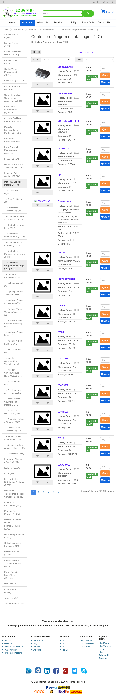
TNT (64, 647)
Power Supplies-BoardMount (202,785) (12, 575)
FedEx (65, 650)
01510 (61, 438)
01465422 (63, 411)
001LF (61, 175)
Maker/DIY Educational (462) (12, 504)
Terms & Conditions (13, 653)
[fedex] (64, 691)
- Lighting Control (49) (13, 284)
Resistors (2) (10, 583)
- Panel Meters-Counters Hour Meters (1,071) (12, 401)
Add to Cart (106, 82)
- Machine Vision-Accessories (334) (13, 301)
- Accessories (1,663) (11, 192)
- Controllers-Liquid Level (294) (14, 226)
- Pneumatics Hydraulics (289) (12, 412)
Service (58, 22)
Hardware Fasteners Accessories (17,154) (14, 166)
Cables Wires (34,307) (10, 62)
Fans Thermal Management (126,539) (11, 150)
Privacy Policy (10, 650)
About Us (42, 22)
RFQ (73, 22)
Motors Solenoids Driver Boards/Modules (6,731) (12, 524)
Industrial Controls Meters (41, 29)
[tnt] (39, 691)
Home (12, 22)
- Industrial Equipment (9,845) (13, 275)
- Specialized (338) (14, 453)
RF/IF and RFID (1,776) (11, 591)
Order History (87, 643)
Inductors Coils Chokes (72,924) (12, 174)
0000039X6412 (65, 67)
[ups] (52, 691)
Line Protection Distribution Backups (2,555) (14, 482)
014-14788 (63, 358)
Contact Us (104, 22)
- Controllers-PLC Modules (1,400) (13, 244)
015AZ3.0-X (64, 464)
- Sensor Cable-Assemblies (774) (12, 438)
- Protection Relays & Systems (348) (14, 420)
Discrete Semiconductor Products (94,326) (12, 130)
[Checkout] (112, 2)
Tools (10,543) (11, 598)
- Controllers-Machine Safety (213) (14, 235)
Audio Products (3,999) (11, 36)
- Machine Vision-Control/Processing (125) (13, 323)
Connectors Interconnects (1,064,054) (10, 109)
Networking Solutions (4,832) (14, 536)
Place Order (88, 22)
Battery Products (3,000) (12, 44)
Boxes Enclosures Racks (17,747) (12, 53)
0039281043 (66, 201)
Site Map (37, 650)
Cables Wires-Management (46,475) (11, 72)
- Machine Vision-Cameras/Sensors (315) (13, 312)
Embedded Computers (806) (12, 140)
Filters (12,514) (11, 159)
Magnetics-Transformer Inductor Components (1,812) (14, 494)
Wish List (85, 647)
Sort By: (36, 60)
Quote (105, 75)
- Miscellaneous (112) (12, 351)
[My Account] (98, 2)
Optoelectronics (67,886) (11, 553)
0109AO (62, 305)
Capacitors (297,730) (14, 80)
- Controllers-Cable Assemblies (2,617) (14, 218)
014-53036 (63, 385)
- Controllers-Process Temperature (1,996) (14, 254)
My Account (86, 640)
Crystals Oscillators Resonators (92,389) (14, 119)
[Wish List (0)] (104, 2)
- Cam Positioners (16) (13, 200)
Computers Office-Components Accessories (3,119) (13, 98)
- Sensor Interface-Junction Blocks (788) (14, 446)
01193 (61, 332)
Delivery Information (13, 647)
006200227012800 (67, 279)
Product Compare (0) (85, 52)
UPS (64, 640)
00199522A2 (64, 148)
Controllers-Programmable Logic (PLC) (79, 29)
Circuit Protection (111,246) (12, 88)
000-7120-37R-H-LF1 (68, 121)
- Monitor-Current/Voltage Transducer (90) (12, 361)
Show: (79, 60)
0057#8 (61, 252)
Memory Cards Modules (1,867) (12, 512)
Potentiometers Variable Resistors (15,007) (12, 563)
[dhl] (76, 691)
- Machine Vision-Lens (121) (13, 333)
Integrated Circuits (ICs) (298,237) (13, 460)
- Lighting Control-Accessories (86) (13, 293)
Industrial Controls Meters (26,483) (13, 183)
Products (27, 22)
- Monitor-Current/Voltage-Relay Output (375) (13, 373)
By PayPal (105, 643)
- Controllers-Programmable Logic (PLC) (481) (14, 265)
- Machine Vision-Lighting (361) (13, 342)
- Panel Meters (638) (12, 383)
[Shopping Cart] (108, 2)
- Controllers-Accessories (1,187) (13, 209)
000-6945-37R (65, 93)
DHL (64, 643)
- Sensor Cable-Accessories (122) (12, 429)
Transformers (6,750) (14, 603)
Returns (36, 647)
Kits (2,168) (9, 473)
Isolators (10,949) (12, 468)
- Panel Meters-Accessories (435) (12, 391)
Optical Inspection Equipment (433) (12, 544)
